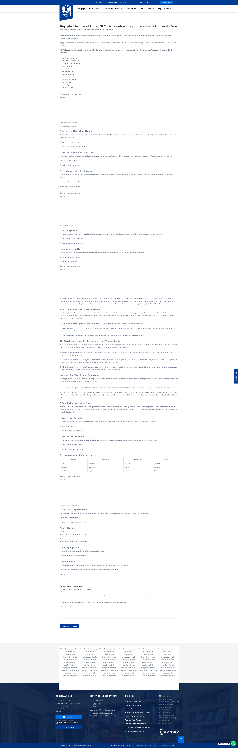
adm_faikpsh (65, 29)
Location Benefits (67, 69)
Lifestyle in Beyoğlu (68, 71)
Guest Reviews (66, 82)
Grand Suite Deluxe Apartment (135, 731)
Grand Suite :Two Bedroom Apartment (137, 727)
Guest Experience (67, 66)
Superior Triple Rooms (132, 709)
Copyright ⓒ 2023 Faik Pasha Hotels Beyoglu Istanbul (76, 746)
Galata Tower (64, 186)
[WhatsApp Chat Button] (233, 743)
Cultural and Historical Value (71, 61)
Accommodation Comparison (71, 77)
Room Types (74, 518)
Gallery (142, 9)
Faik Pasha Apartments (67, 50)
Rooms (117, 9)
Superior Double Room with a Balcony (137, 712)
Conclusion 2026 (67, 87)
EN (141, 2)
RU (148, 2)
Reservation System (78, 551)
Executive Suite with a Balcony (135, 716)
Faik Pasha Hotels (94, 9)
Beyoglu (62, 257)
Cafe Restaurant (131, 9)
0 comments (86, 29)
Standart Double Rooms (133, 701)
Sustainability (107, 9)
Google (62, 532)
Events (150, 9)
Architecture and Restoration (71, 63)
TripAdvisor (63, 539)
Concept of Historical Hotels (71, 58)
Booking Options (67, 85)
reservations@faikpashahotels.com (75, 556)
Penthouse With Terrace (133, 720)
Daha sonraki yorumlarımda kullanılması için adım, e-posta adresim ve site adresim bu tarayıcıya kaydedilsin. (94, 602)
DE (151, 2)
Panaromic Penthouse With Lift (135, 724)
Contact (166, 9)
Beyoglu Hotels (96, 29)
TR (145, 2)
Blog (159, 9)
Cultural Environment (68, 74)
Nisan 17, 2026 (75, 29)
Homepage (81, 9)
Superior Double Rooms (133, 705)
